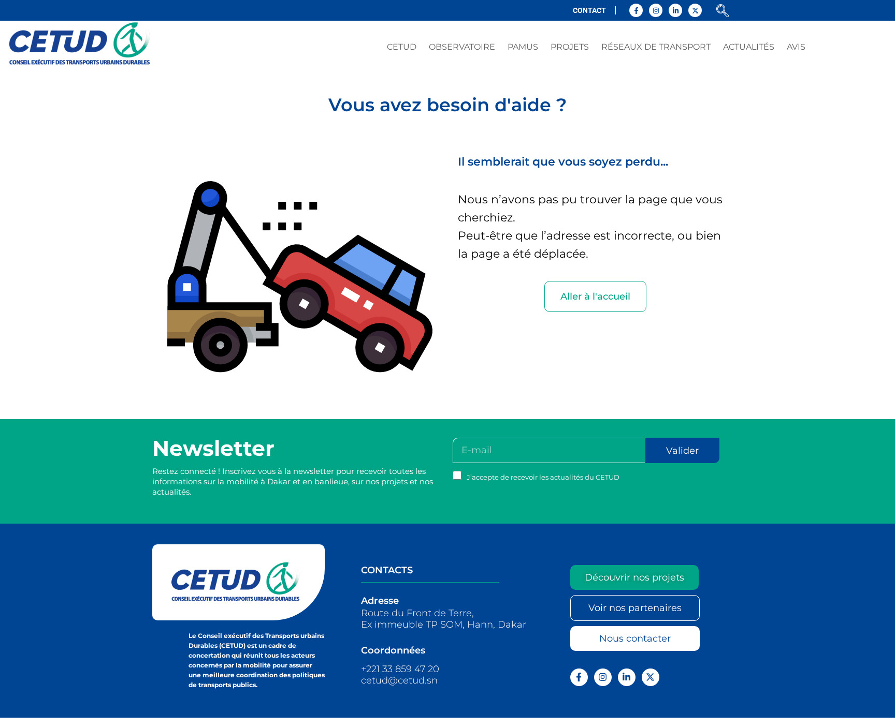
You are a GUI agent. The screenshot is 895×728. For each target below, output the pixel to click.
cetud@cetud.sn (399, 680)
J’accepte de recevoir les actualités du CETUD (543, 477)
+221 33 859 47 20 (400, 669)
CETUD (401, 47)
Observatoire (462, 47)
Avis (796, 47)
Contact (589, 10)
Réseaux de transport (656, 47)
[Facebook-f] (636, 10)
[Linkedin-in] (675, 10)
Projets (570, 47)
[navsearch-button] (722, 12)
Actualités (748, 47)
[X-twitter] (695, 10)
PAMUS (523, 47)
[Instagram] (655, 10)
